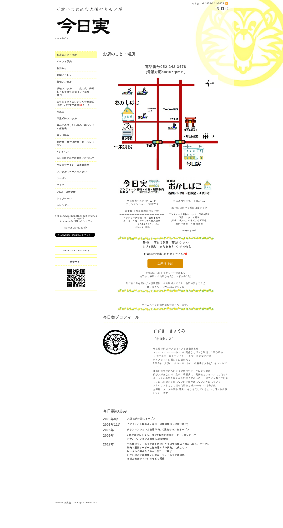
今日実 (67, 502)
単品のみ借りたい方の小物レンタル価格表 (75, 127)
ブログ (60, 185)
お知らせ (62, 68)
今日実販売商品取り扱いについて (75, 158)
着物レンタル (64, 81)
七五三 (60, 111)
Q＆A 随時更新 (66, 191)
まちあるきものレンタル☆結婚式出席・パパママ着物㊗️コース (75, 103)
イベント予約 (64, 61)
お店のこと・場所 (67, 54)
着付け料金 (63, 135)
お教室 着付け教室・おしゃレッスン (75, 144)
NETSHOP (63, 151)
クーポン (62, 178)
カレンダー (63, 205)
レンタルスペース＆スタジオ (73, 171)
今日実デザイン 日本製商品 (74, 164)
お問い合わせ (64, 75)
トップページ (64, 198)
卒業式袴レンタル (67, 118)
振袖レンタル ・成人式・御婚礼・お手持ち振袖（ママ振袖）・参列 (75, 91)
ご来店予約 (165, 263)
